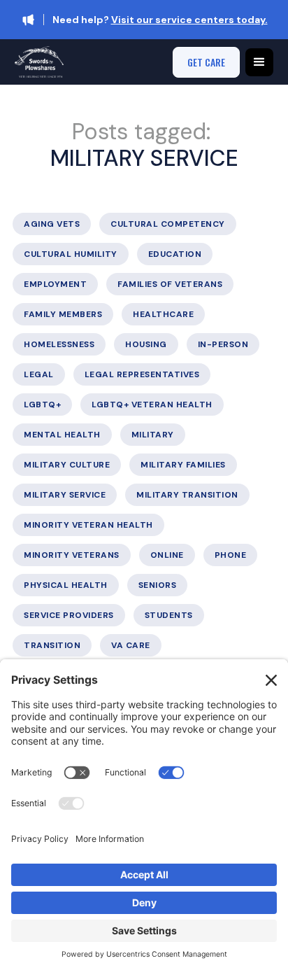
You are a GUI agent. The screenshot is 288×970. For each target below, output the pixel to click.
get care (206, 62)
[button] (259, 62)
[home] (39, 62)
